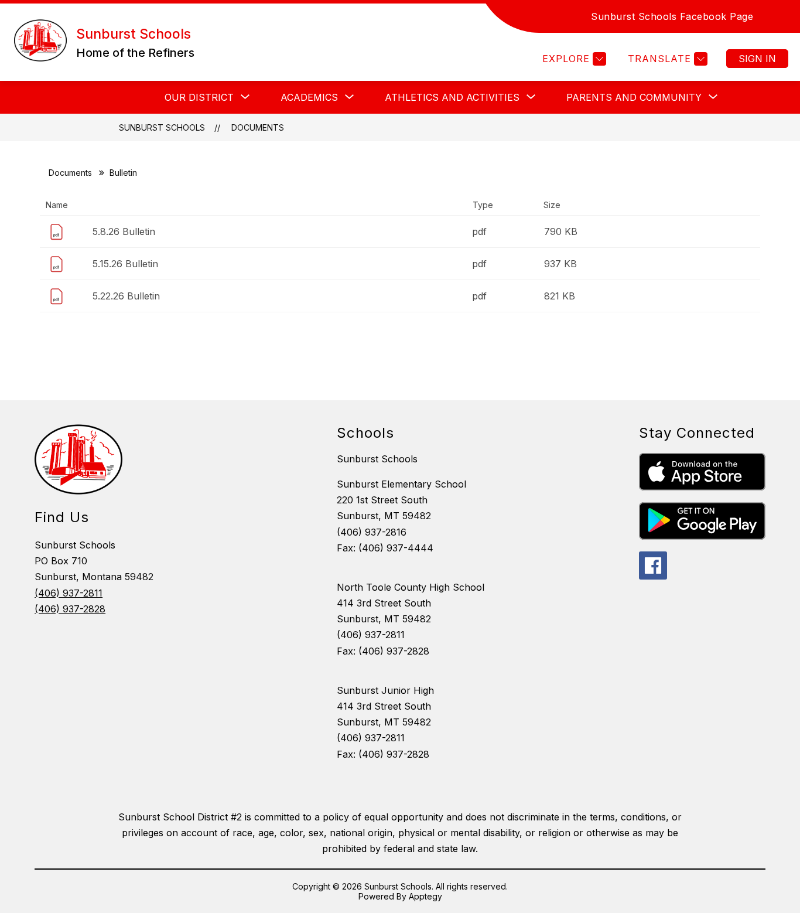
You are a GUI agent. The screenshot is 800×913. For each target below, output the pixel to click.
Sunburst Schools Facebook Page (672, 16)
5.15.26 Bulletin (125, 264)
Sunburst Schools (162, 127)
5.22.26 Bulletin (126, 296)
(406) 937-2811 (68, 593)
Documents (257, 127)
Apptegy (425, 896)
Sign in (757, 58)
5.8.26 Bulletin (124, 231)
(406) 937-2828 (70, 609)
